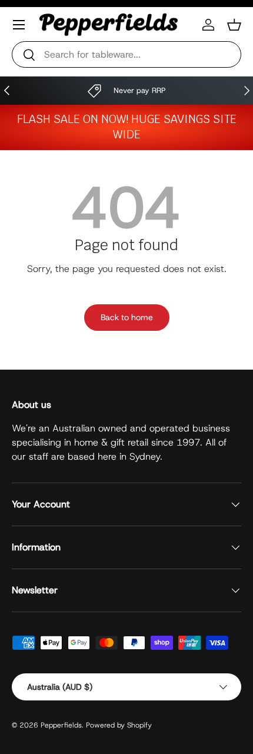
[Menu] (19, 25)
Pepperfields (61, 725)
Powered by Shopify (119, 725)
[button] (234, 25)
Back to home (127, 317)
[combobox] (126, 54)
